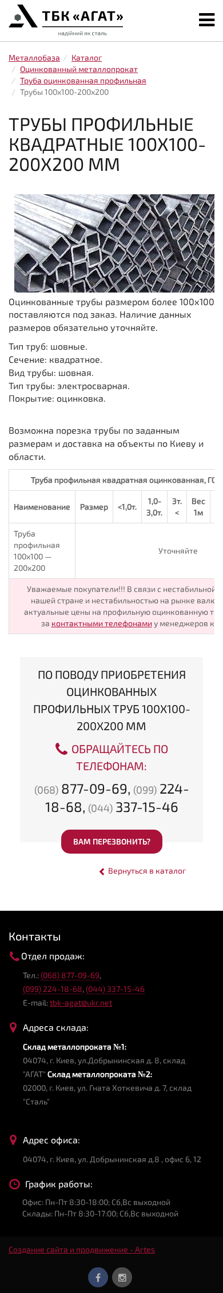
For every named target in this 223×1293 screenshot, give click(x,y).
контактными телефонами (101, 623)
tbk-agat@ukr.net (81, 1002)
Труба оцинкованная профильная (83, 80)
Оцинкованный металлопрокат (79, 69)
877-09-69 (81, 788)
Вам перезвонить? (111, 841)
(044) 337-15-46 (115, 989)
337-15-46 (133, 806)
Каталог (86, 57)
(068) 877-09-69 (70, 975)
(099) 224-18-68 (52, 989)
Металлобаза (34, 57)
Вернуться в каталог (146, 870)
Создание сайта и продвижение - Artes (82, 1249)
